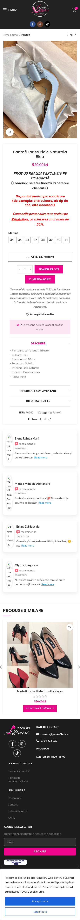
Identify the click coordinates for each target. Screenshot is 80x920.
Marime (13, 232)
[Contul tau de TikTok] (47, 24)
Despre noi (14, 797)
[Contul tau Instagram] (40, 24)
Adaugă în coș (48, 269)
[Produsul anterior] (67, 35)
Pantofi (25, 34)
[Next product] (75, 35)
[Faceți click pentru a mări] (10, 132)
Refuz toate (40, 911)
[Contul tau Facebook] (33, 24)
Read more (40, 457)
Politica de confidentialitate (18, 779)
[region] (40, 894)
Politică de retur (17, 811)
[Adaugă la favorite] (69, 627)
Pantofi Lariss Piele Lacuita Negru (40, 691)
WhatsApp (19, 219)
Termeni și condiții (19, 771)
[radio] (12, 240)
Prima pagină (10, 34)
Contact (13, 804)
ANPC (11, 817)
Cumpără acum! (40, 279)
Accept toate (40, 901)
